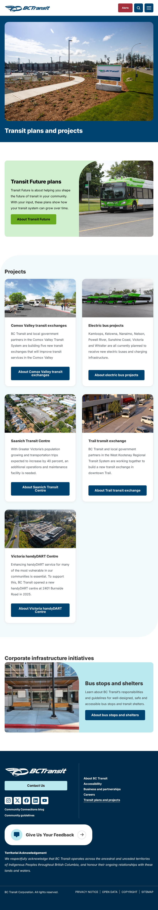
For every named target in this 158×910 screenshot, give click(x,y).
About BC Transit (96, 778)
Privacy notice (86, 891)
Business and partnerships (102, 789)
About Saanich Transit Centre (40, 488)
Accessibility (93, 784)
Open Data (110, 891)
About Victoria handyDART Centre (40, 610)
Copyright (129, 891)
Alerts (125, 7)
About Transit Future (33, 219)
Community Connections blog (24, 809)
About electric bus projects (116, 375)
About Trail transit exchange (117, 490)
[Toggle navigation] (149, 7)
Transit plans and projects (102, 800)
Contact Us (36, 786)
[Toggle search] (138, 7)
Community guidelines (19, 815)
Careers (89, 794)
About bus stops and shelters (115, 715)
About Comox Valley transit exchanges (40, 373)
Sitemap (147, 891)
